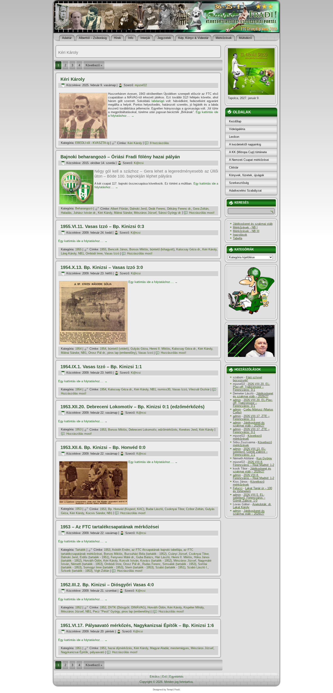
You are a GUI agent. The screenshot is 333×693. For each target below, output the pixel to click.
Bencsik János (118, 249)
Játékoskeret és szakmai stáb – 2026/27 (253, 395)
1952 (78, 607)
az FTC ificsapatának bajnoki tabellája (157, 549)
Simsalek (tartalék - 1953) (179, 564)
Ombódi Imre (94, 253)
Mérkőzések (224, 38)
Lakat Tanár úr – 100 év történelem (252, 490)
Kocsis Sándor (95, 513)
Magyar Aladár (159, 648)
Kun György (264, 458)
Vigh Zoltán (101, 570)
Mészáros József (145, 212)
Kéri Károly (72, 79)
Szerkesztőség (239, 183)
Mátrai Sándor (123, 212)
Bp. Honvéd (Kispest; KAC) (126, 509)
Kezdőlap (235, 121)
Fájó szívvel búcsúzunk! (247, 379)
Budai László (154, 509)
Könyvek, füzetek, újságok (246, 175)
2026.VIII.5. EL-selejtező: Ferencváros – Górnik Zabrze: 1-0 (249, 497)
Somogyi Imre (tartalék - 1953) (103, 567)
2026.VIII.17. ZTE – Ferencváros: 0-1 (251, 417)
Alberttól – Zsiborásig (93, 38)
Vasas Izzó (111, 253)
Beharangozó (83, 208)
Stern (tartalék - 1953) (139, 567)
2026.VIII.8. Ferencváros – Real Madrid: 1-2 (253, 463)
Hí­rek (117, 38)
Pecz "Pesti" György (106, 611)
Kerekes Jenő (188, 429)
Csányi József (177, 553)
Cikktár (233, 167)
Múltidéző (245, 38)
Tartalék (80, 549)
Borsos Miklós (138, 249)
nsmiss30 (164, 389)
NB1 (81, 253)
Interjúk (145, 38)
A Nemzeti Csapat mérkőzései (249, 159)
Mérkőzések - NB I (245, 227)
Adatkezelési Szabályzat (245, 190)
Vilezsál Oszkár (199, 389)
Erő (164, 676)
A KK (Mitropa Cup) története (248, 152)
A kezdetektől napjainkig (245, 144)
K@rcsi (139, 163)
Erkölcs (155, 676)
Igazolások (240, 234)
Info (130, 38)
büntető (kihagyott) (162, 249)
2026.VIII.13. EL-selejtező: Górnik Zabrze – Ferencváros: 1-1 (250, 451)
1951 (78, 648)
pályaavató (97, 652)
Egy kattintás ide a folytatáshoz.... (82, 241)
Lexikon (234, 136)
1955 (78, 249)
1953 (78, 429)
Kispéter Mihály (193, 607)
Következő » (94, 65)
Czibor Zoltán (194, 509)
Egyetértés (176, 676)
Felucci (237, 488)
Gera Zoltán (200, 208)
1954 (78, 348)
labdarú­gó (158, 101)
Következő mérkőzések (247, 437)
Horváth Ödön (92, 560)
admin (237, 400)
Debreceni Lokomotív (142, 429)
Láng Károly (68, 253)
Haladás (66, 212)
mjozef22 (141, 85)
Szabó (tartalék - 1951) (170, 567)
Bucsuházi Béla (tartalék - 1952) (145, 553)
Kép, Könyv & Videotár (193, 38)
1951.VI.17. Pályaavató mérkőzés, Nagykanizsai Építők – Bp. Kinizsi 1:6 (137, 625)
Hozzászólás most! (202, 212)
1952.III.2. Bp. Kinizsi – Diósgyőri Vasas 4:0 (107, 584)
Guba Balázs (144, 557)
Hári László (162, 557)
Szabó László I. (197, 567)
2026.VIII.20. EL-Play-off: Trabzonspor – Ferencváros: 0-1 (251, 387)
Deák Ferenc (157, 208)
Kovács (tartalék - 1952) (156, 560)
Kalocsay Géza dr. (188, 249)
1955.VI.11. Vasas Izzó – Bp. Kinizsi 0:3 (102, 226)
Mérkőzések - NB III (246, 231)
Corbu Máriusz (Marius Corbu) (253, 411)
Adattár (67, 38)
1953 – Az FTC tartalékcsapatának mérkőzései (109, 526)
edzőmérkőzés (167, 429)
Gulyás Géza (139, 348)
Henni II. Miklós (160, 348)
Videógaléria (237, 129)
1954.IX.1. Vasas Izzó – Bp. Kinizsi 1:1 (101, 366)
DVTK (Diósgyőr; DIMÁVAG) (127, 607)
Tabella (237, 238)
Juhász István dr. (84, 212)
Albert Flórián (119, 208)
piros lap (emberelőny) (121, 352)
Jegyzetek (164, 38)
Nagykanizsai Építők (74, 652)
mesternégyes (179, 648)
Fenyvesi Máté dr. (122, 557)
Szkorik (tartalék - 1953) (76, 570)
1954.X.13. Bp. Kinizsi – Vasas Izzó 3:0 (101, 267)
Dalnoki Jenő (138, 208)
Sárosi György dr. (169, 212)
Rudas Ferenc (151, 564)
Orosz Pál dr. (97, 352)
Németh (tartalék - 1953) (87, 564)
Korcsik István (128, 560)
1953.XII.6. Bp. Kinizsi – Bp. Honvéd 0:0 (102, 447)
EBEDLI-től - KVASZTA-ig (92, 143)
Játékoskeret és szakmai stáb (253, 223)
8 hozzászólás (159, 143)
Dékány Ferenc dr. (179, 208)
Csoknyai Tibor (174, 509)
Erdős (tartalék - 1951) (94, 557)
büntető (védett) (118, 348)
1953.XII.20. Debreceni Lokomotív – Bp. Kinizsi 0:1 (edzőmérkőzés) (132, 406)
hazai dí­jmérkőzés (120, 648)
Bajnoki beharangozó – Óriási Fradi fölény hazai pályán (120, 156)
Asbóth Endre (121, 549)
